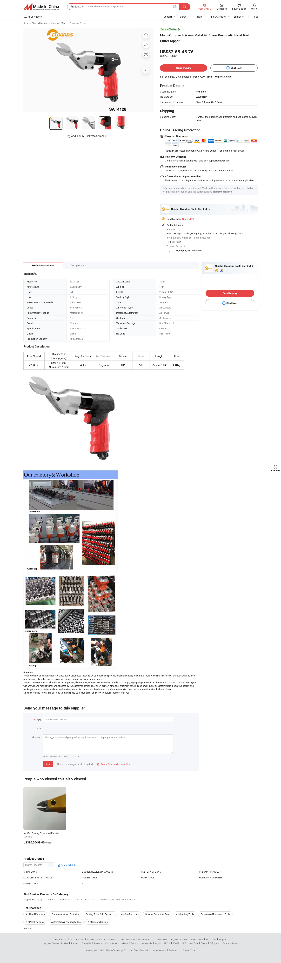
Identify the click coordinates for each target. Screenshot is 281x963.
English (64, 943)
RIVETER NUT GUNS (150, 871)
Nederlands (147, 943)
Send (48, 764)
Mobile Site (211, 939)
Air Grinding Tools (185, 914)
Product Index (197, 939)
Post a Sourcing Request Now (114, 764)
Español (74, 943)
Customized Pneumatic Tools (215, 914)
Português (86, 943)
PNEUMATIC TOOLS (209, 871)
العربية (158, 943)
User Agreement (159, 950)
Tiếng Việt (214, 943)
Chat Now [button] (236, 67)
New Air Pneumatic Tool (157, 914)
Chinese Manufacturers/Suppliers (101, 939)
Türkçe (204, 943)
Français (98, 943)
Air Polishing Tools (35, 921)
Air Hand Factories (35, 914)
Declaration (174, 950)
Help (199, 16)
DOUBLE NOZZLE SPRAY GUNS (97, 871)
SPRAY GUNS (30, 871)
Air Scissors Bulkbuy (98, 921)
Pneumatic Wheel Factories (65, 914)
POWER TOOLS (89, 877)
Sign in (254, 8)
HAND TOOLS (147, 877)
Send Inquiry (183, 67)
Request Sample (223, 76)
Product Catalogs (69, 865)
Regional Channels (179, 939)
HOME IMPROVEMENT (210, 877)
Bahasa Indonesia (231, 943)
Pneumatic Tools (58, 23)
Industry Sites (161, 939)
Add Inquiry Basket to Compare (89, 136)
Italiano (124, 943)
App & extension (218, 16)
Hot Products (61, 939)
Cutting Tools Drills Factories (100, 914)
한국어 (167, 943)
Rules (255, 16)
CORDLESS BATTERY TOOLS (37, 877)
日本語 (176, 943)
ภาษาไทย (193, 943)
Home (26, 23)
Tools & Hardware (40, 23)
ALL (84, 883)
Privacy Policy (189, 950)
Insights (222, 939)
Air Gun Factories (130, 914)
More (26, 928)
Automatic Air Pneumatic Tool (66, 921)
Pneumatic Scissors (78, 23)
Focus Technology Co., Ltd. (119, 950)
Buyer (183, 16)
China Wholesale (127, 939)
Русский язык (111, 943)
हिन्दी (184, 943)
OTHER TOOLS (30, 883)
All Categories (35, 16)
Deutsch (134, 943)
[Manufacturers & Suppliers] (41, 6)
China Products (77, 939)
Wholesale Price (145, 939)
